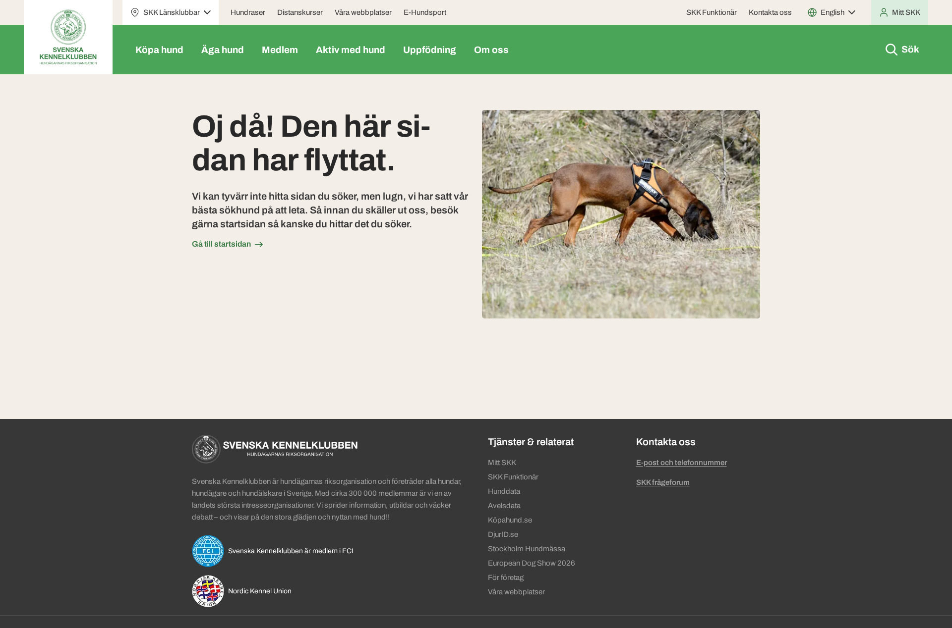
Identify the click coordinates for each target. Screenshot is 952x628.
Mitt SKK (502, 463)
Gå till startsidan (221, 244)
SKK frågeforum (663, 482)
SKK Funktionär (711, 12)
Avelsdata (504, 506)
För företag (506, 577)
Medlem (280, 50)
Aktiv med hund (350, 50)
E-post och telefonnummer (681, 463)
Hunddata (504, 491)
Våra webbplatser (363, 12)
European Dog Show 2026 (531, 563)
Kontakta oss (770, 12)
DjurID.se (503, 534)
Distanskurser (300, 12)
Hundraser (248, 12)
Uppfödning (429, 50)
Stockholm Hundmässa (526, 549)
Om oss (491, 50)
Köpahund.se (510, 520)
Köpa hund (159, 50)
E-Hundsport (425, 12)
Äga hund (222, 50)
